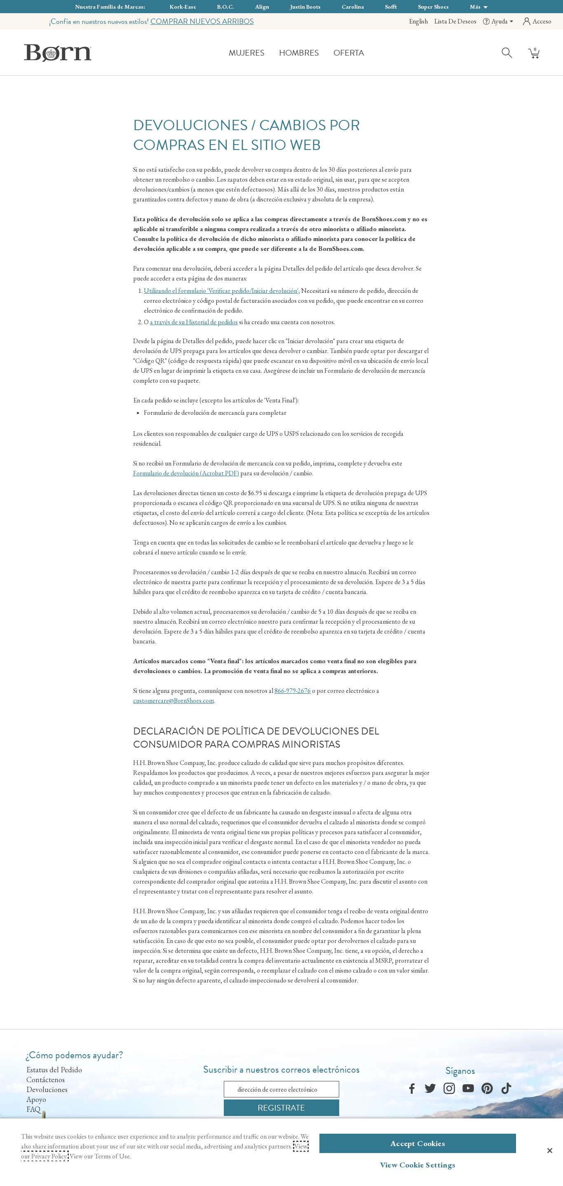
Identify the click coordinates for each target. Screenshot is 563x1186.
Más (476, 6)
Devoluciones (47, 1089)
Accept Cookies (417, 1143)
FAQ (33, 1109)
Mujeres (247, 53)
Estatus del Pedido (54, 1069)
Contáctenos (45, 1079)
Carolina (353, 6)
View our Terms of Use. (100, 1156)
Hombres (299, 53)
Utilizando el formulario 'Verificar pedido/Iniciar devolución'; (222, 290)
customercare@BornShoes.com (173, 700)
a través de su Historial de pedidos (194, 322)
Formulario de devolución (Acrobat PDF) (186, 473)
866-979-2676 (292, 690)
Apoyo (36, 1099)
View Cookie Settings (417, 1165)
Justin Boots (305, 6)
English (418, 21)
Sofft (391, 6)
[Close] (550, 1151)
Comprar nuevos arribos (202, 21)
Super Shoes (433, 6)
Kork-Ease (183, 6)
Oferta (348, 53)
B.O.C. (225, 6)
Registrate (281, 1108)
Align (262, 6)
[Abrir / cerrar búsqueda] (507, 52)
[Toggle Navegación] (271, 53)
